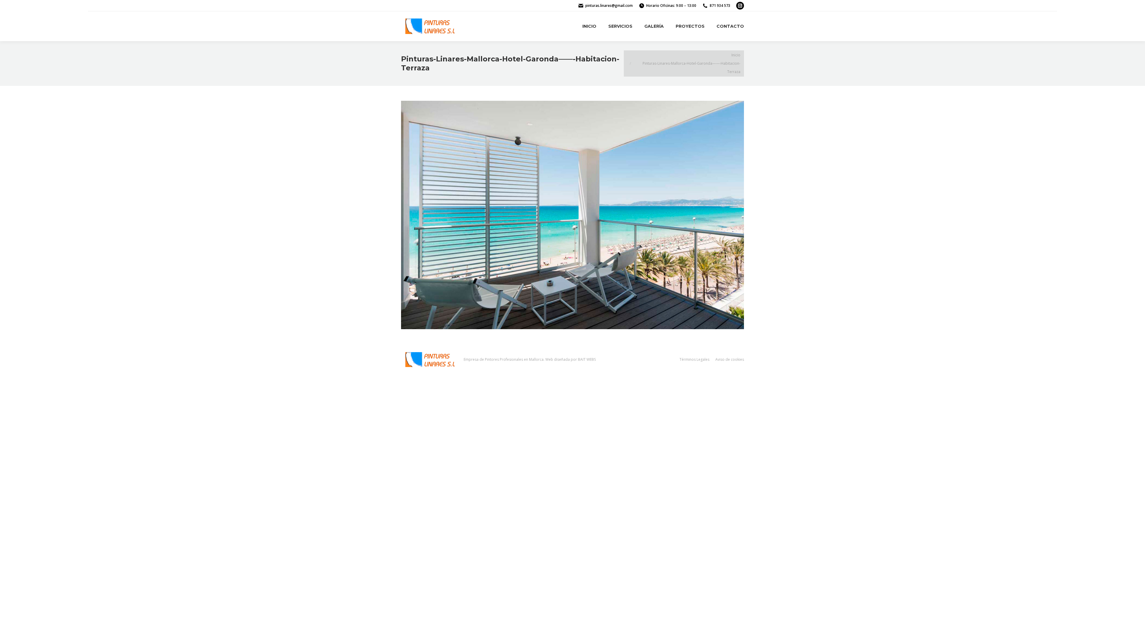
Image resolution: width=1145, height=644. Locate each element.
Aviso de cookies (729, 359)
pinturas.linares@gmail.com (609, 5)
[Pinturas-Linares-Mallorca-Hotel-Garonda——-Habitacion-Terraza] (572, 215)
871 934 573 (720, 5)
